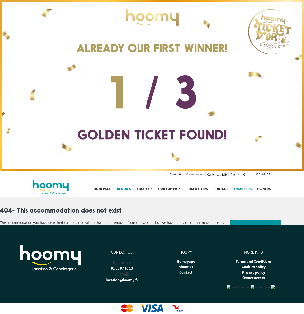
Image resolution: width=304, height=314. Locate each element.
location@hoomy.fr (122, 279)
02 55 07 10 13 (264, 174)
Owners (264, 188)
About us (144, 188)
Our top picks (170, 188)
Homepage (102, 188)
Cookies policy (254, 266)
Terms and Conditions (253, 261)
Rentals (124, 188)
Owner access (195, 174)
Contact (221, 188)
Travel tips (198, 188)
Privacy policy (253, 272)
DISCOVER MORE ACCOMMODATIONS (255, 222)
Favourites (176, 174)
